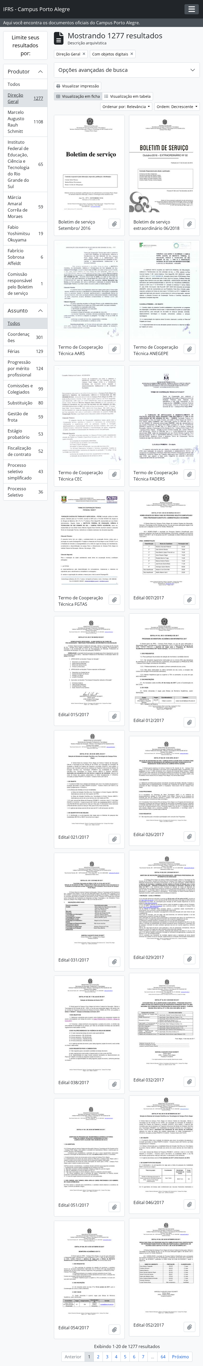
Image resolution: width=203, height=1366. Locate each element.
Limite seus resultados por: (25, 45)
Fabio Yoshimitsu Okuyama (25, 233)
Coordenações (25, 337)
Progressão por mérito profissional (25, 368)
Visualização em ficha (80, 96)
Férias (25, 352)
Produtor (19, 71)
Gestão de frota (25, 417)
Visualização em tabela (130, 96)
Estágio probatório (25, 434)
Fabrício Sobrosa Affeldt (25, 257)
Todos (14, 84)
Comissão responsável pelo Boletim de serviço (25, 283)
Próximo (180, 1357)
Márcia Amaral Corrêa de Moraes (25, 206)
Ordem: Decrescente (175, 106)
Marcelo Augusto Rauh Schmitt (25, 121)
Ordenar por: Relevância (125, 106)
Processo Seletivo (25, 492)
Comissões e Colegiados (25, 389)
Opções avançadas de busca (93, 69)
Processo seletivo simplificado (25, 471)
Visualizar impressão (80, 85)
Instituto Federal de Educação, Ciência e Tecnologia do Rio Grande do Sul (25, 164)
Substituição (25, 404)
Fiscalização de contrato (25, 451)
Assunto (18, 310)
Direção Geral (25, 98)
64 (163, 1357)
